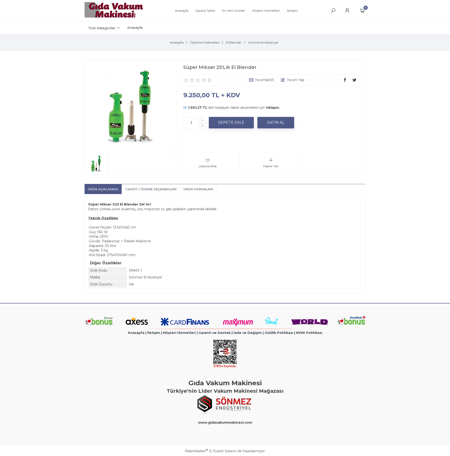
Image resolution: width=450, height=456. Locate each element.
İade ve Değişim (247, 333)
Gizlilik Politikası (279, 333)
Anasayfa (136, 333)
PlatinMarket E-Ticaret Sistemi (211, 451)
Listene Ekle (208, 166)
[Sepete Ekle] (231, 122)
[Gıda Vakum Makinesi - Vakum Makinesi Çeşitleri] (113, 17)
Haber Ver (271, 166)
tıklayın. (273, 107)
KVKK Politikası (309, 333)
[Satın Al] (275, 122)
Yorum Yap (295, 80)
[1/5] (186, 80)
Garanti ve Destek (215, 333)
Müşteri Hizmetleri (179, 333)
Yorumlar (264, 80)
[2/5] (189, 80)
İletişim (153, 333)
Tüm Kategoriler (102, 28)
